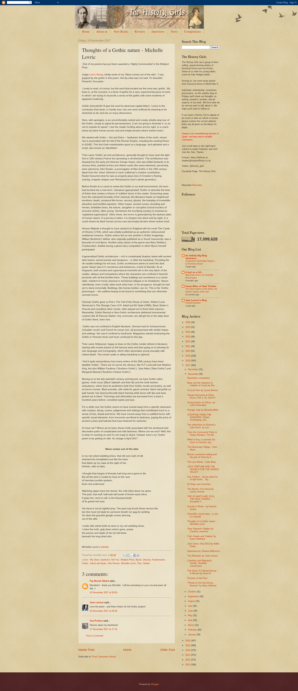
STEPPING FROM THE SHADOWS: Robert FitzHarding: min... (199, 417)
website (105, 547)
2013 (188, 655)
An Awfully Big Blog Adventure (196, 257)
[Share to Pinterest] (138, 555)
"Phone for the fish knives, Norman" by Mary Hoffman (201, 584)
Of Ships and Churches (199, 484)
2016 (188, 640)
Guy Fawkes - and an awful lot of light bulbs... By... (202, 478)
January (192, 634)
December (193, 369)
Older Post (167, 650)
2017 (188, 365)
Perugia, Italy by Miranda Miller (202, 410)
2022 (188, 341)
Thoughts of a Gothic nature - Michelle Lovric (202, 522)
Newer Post (86, 650)
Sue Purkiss (96, 620)
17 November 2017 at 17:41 (103, 629)
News (174, 31)
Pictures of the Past (197, 578)
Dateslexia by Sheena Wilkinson (203, 551)
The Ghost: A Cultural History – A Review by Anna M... (202, 572)
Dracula (147, 559)
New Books (121, 31)
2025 (188, 327)
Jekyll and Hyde (98, 563)
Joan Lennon (97, 602)
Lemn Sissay (96, 74)
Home (86, 31)
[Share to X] (131, 555)
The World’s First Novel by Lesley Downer (200, 490)
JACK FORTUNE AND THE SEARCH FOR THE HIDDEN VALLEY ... (203, 469)
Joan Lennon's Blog (196, 300)
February (192, 629)
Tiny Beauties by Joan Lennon (202, 555)
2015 (188, 645)
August (192, 601)
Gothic (85, 563)
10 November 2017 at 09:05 (103, 592)
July (190, 606)
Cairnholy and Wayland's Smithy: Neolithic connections (199, 563)
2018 (188, 360)
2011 (188, 664)
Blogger (155, 684)
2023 (188, 336)
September (194, 596)
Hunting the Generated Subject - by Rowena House (200, 262)
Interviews (158, 31)
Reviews (140, 31)
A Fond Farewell (193, 303)
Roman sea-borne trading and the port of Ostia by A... (202, 455)
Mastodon (197, 185)
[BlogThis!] (128, 555)
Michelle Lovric (128, 563)
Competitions (192, 31)
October (192, 591)
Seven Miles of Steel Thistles (200, 286)
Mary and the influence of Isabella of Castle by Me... (201, 384)
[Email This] (125, 555)
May (190, 615)
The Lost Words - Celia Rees (201, 462)
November (193, 374)
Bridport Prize (127, 559)
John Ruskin (113, 563)
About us (101, 31)
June (190, 610)
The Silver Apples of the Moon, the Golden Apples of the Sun (201, 290)
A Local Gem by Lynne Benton (202, 390)
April (190, 620)
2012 (188, 659)
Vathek (146, 563)
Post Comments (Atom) (104, 656)
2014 (188, 650)
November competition (198, 378)
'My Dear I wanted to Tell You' (104, 559)
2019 (188, 355)
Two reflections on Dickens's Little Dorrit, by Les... (201, 426)
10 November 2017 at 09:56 (103, 611)
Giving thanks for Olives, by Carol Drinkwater (201, 403)
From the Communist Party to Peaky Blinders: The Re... (202, 433)
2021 (188, 346)
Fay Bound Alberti (99, 581)
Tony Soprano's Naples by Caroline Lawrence (200, 530)
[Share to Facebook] (134, 555)
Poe (139, 563)
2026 (188, 322)
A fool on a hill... (194, 272)
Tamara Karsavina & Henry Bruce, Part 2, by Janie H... (202, 396)
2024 (188, 332)
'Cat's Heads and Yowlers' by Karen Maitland (201, 537)
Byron (139, 559)
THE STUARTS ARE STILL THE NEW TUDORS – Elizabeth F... (201, 499)
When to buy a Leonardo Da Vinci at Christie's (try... (201, 440)
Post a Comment (94, 635)
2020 (188, 351)
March (191, 625)
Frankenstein (158, 559)
